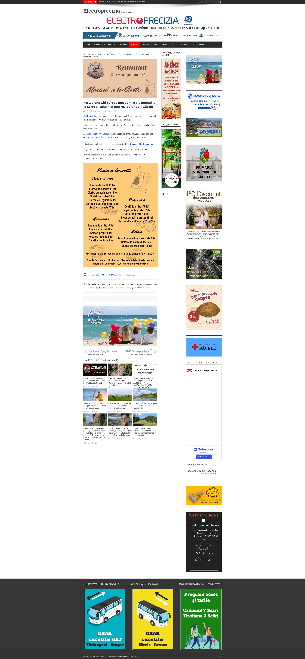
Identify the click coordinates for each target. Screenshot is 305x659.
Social (155, 44)
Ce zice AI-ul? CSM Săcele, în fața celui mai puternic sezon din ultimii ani (121, 2)
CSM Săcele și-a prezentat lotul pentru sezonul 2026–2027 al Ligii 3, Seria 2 (94, 380)
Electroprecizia (101, 11)
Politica (111, 44)
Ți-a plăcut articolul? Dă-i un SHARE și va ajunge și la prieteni (111, 275)
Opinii (201, 44)
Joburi (164, 44)
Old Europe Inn (90, 116)
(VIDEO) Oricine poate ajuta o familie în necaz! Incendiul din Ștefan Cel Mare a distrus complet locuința (138, 352)
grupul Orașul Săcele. (141, 287)
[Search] (220, 2)
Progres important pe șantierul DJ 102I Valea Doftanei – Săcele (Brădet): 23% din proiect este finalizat (119, 383)
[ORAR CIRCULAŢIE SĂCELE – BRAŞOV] (152, 619)
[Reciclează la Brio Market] (170, 89)
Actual (94, 54)
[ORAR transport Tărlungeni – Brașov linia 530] (105, 619)
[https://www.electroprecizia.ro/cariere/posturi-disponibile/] (204, 128)
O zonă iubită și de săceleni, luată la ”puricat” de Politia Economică (145, 405)
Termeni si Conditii (116, 656)
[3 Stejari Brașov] (170, 158)
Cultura (174, 44)
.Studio (136, 656)
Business (134, 44)
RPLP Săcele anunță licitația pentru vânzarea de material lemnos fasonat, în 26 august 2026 (144, 431)
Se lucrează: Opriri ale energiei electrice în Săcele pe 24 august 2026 (94, 405)
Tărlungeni (123, 44)
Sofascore (204, 464)
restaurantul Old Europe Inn (100, 133)
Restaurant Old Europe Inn (141, 143)
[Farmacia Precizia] (120, 346)
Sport (193, 44)
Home (88, 54)
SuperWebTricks (206, 474)
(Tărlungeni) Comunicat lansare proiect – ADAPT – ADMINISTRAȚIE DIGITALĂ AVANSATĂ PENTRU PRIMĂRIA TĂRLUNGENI (144, 384)
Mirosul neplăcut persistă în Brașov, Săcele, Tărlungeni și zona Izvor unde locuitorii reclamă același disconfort (120, 431)
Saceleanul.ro (102, 656)
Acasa (87, 44)
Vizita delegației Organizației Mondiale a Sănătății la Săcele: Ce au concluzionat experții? (102, 352)
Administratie (99, 44)
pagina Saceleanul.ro (117, 287)
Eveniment (146, 44)
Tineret (184, 44)
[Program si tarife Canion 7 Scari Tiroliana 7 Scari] (200, 619)
